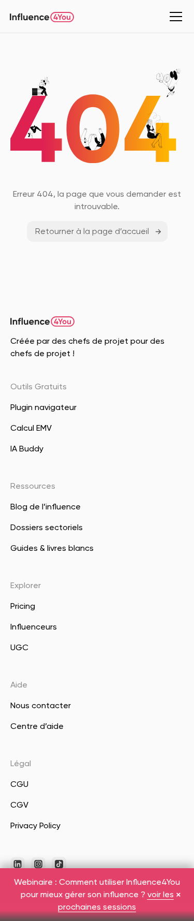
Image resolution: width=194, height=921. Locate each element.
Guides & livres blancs (52, 548)
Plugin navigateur (43, 407)
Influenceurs (33, 627)
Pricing (22, 606)
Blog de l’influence (45, 506)
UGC (19, 647)
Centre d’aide (37, 726)
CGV (19, 805)
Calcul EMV (31, 428)
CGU (19, 784)
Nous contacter (40, 705)
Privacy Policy (35, 825)
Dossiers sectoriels (46, 527)
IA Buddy (26, 449)
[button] (173, 16)
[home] (42, 16)
